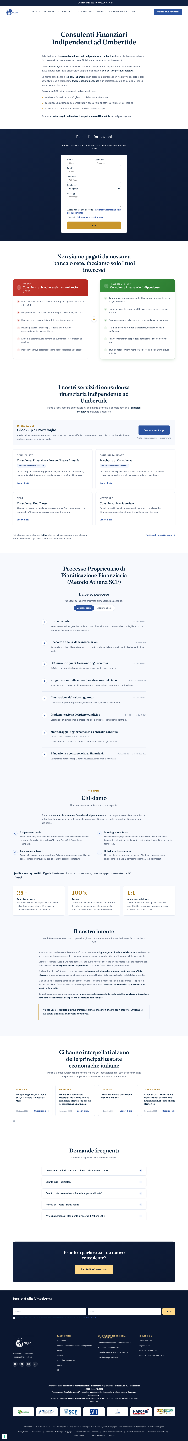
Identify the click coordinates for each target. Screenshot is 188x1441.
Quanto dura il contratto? (58, 1182)
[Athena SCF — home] (12, 12)
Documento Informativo (96, 1435)
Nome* (70, 160)
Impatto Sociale (78, 1435)
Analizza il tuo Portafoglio (168, 12)
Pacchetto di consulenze (108, 1347)
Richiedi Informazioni (94, 1269)
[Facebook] (21, 1364)
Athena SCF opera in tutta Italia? (62, 1204)
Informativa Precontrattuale (113, 1432)
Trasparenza (50, 12)
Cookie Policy (36, 1432)
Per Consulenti (84, 12)
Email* (70, 168)
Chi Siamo (61, 1341)
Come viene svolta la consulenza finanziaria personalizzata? (77, 1170)
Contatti (136, 12)
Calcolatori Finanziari (66, 1360)
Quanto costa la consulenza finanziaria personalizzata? (74, 1193)
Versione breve (84, 608)
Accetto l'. (86, 217)
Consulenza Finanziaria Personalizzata (114, 1343)
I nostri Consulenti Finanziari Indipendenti (74, 1345)
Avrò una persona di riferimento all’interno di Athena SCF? (75, 1216)
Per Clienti (67, 12)
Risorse (100, 12)
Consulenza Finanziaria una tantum (113, 1352)
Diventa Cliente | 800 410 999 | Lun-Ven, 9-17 (95, 3)
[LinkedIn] (35, 1364)
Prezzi (59, 1350)
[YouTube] (15, 1364)
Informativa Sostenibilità (135, 1432)
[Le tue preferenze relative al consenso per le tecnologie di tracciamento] (4, 1436)
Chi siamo (36, 12)
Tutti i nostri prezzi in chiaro (159, 535)
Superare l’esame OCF (148, 1350)
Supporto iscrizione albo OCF (151, 1355)
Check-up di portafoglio (108, 1357)
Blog (59, 1370)
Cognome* (99, 160)
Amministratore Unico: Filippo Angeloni (132, 1427)
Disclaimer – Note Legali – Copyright (59, 1432)
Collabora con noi (118, 12)
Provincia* (71, 185)
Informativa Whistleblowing (158, 1432)
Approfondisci (104, 608)
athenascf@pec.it (157, 1427)
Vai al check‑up (154, 430)
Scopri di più (23, 483)
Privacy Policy (90, 1317)
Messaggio (72, 194)
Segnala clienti (145, 1345)
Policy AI (112, 1435)
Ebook (60, 1365)
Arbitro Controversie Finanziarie (87, 1432)
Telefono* (71, 177)
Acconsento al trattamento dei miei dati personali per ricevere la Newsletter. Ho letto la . (56, 1317)
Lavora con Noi (145, 1341)
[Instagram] (28, 1364)
